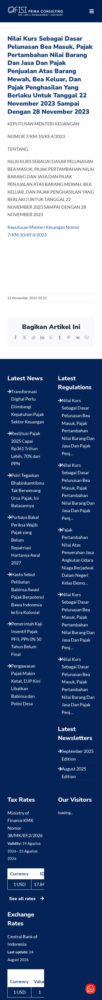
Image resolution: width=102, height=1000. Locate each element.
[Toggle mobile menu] (92, 11)
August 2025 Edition (74, 772)
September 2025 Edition (78, 755)
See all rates (23, 899)
